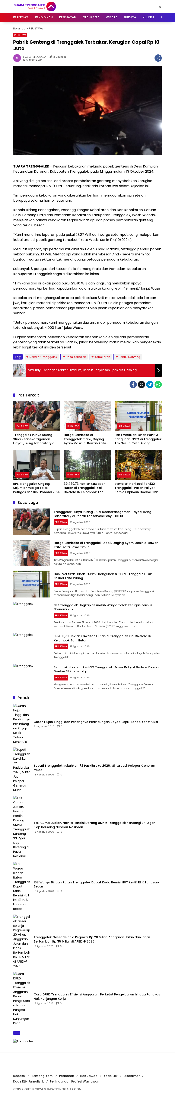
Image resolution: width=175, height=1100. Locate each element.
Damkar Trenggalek (43, 357)
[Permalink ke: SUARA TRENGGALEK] (18, 58)
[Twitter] (141, 384)
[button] (159, 6)
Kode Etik (111, 1076)
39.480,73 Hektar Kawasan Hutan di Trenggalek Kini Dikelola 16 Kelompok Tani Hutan (84, 488)
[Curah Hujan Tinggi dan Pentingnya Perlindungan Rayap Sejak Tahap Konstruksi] (21, 724)
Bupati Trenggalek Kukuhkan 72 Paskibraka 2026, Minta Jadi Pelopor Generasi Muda (94, 768)
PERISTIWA (20, 35)
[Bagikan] (158, 58)
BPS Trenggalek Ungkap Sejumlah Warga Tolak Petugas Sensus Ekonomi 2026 (36, 488)
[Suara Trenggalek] (42, 6)
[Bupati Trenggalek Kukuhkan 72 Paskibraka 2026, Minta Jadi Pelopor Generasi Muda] (21, 769)
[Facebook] (133, 384)
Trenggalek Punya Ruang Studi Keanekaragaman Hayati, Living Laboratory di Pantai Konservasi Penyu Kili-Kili (35, 439)
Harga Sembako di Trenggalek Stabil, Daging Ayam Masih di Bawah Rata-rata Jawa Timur (86, 439)
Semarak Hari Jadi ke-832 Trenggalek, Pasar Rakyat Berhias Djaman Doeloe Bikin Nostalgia (137, 488)
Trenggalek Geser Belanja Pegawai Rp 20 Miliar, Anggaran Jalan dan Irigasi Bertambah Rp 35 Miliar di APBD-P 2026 (92, 939)
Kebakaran (102, 357)
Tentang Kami (42, 1076)
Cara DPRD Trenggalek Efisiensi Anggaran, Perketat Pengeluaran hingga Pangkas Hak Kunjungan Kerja (97, 996)
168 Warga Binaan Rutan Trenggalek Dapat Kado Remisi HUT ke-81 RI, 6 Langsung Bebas (97, 884)
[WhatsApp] (158, 384)
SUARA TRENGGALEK (34, 57)
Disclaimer (132, 1076)
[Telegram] (149, 384)
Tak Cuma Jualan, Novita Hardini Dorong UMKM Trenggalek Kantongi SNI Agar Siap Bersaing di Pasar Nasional (94, 825)
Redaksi (19, 1076)
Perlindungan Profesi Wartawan (74, 1081)
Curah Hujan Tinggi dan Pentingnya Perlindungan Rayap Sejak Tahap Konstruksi (96, 722)
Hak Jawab (89, 1076)
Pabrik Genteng (129, 357)
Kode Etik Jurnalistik (28, 1081)
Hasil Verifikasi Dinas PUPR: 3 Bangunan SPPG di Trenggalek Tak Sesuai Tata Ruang (138, 439)
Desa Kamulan (76, 357)
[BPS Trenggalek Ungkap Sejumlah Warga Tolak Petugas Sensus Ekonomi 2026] (36, 465)
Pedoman (66, 1076)
